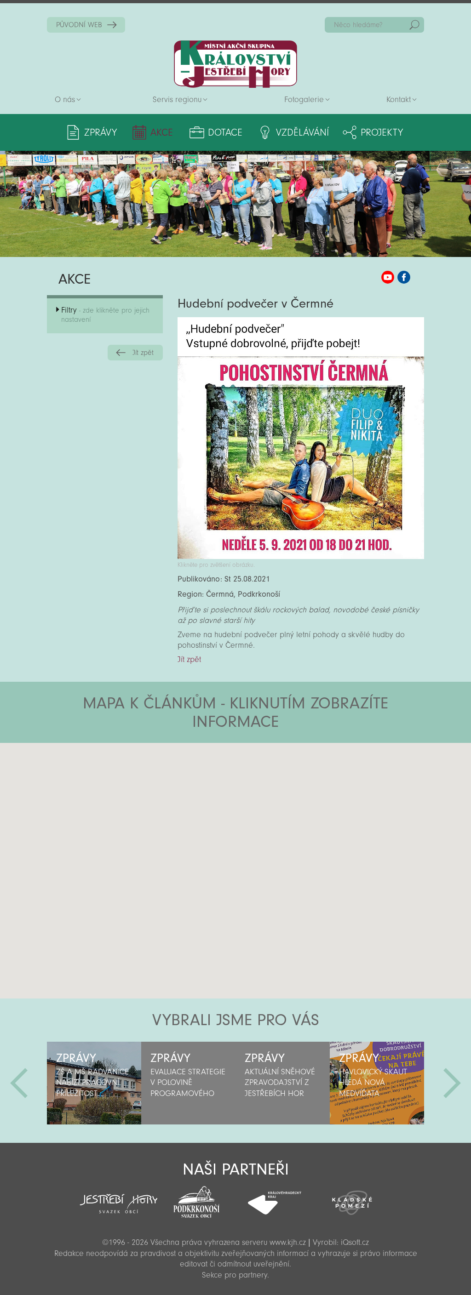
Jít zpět (143, 352)
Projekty (382, 132)
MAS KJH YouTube (387, 277)
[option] (94, 1083)
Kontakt (398, 99)
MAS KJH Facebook (403, 277)
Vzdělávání (302, 132)
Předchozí (19, 1083)
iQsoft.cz (355, 1242)
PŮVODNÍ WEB (79, 25)
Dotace (225, 132)
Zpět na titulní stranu (235, 64)
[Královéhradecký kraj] (274, 1198)
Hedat (414, 25)
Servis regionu (177, 99)
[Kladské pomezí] (352, 1198)
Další (452, 1083)
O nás (65, 99)
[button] (261, 798)
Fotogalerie (304, 99)
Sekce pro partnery (234, 1275)
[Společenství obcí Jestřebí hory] (118, 1198)
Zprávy (100, 132)
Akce (161, 132)
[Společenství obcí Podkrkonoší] (197, 1199)
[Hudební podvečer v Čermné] (301, 556)
